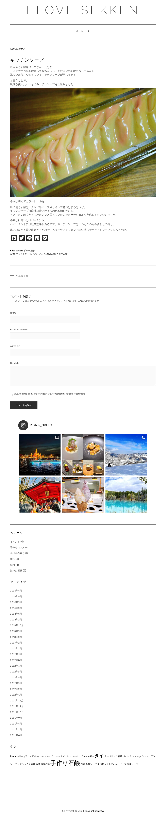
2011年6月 (16, 735)
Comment (16, 363)
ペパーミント (39, 253)
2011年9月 (16, 717)
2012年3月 (16, 683)
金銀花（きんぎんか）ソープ (111, 764)
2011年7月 (16, 729)
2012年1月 (16, 694)
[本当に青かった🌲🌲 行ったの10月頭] (126, 498)
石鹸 (83, 764)
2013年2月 (16, 642)
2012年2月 (16, 688)
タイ (99, 755)
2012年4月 (16, 677)
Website (15, 346)
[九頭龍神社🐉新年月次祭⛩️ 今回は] (40, 498)
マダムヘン (142, 756)
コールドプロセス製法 (83, 756)
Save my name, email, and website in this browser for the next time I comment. (49, 393)
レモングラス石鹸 (26, 764)
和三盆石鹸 (22, 275)
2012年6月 (16, 665)
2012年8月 (16, 660)
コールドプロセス (62, 756)
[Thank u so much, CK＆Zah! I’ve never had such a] (40, 455)
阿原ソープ (132, 764)
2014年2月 (16, 619)
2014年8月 (16, 613)
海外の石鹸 (16, 570)
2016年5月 (16, 602)
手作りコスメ (17, 547)
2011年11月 (16, 706)
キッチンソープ (23, 253)
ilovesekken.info (94, 811)
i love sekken (83, 10)
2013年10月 (16, 625)
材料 (12, 564)
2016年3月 (16, 608)
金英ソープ (91, 764)
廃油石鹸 (50, 253)
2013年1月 (16, 648)
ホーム (79, 31)
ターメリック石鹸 (113, 756)
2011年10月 (16, 712)
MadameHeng (17, 756)
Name (13, 313)
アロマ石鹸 (30, 756)
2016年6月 (16, 596)
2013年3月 (16, 636)
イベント (15, 541)
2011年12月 (16, 700)
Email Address (19, 329)
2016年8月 (16, 590)
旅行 (12, 559)
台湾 (38, 764)
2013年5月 (16, 631)
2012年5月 (16, 671)
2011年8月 (16, 723)
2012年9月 (16, 654)
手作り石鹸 (28, 250)
